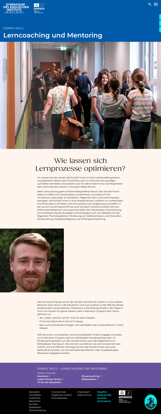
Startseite (34, 392)
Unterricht (34, 398)
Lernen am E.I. (47, 368)
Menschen (35, 401)
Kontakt (33, 404)
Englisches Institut (61, 395)
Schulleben (35, 395)
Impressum (83, 392)
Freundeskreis (59, 398)
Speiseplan (35, 407)
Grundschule (58, 392)
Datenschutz (84, 395)
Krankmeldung (37, 410)
